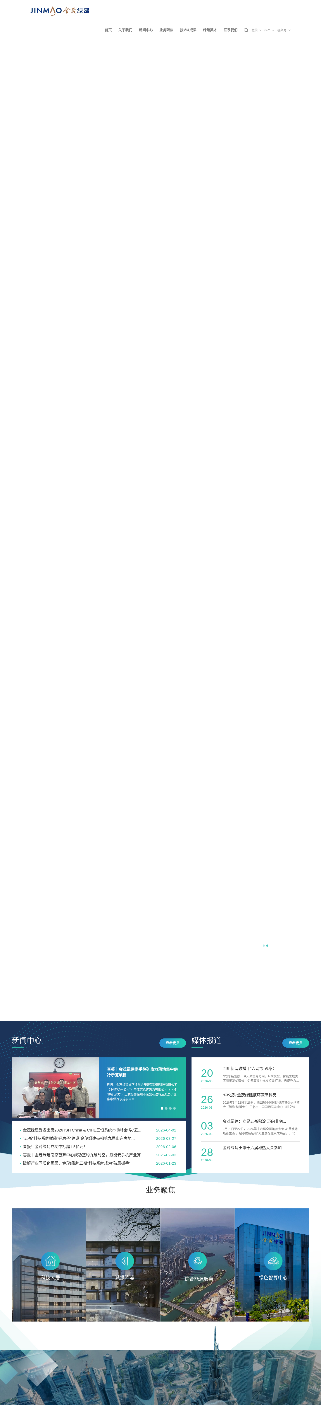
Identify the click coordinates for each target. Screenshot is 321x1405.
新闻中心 (146, 30)
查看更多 (173, 1043)
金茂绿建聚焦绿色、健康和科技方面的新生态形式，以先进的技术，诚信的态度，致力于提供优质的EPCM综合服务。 (48, 1281)
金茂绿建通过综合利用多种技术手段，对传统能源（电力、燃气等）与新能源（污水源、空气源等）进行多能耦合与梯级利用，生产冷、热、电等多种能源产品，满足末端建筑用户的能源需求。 (197, 1287)
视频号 (281, 30)
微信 (255, 30)
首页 (108, 30)
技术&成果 (188, 30)
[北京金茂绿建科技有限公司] (60, 14)
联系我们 (231, 30)
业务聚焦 (166, 30)
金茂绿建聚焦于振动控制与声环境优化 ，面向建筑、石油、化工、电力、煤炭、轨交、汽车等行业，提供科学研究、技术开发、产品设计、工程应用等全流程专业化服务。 (123, 1287)
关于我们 (125, 30)
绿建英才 (210, 30)
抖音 (267, 30)
